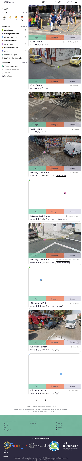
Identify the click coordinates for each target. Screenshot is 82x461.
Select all (24, 62)
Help (4, 427)
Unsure (72, 38)
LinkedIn (59, 425)
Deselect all (23, 13)
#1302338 (6, 452)
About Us (5, 423)
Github (59, 423)
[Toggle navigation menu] (76, 2)
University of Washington (61, 409)
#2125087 (6, 456)
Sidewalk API (32, 423)
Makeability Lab (46, 409)
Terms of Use (6, 425)
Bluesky (59, 427)
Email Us (60, 430)
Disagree (54, 38)
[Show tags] (26, 30)
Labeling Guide (7, 430)
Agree (37, 38)
